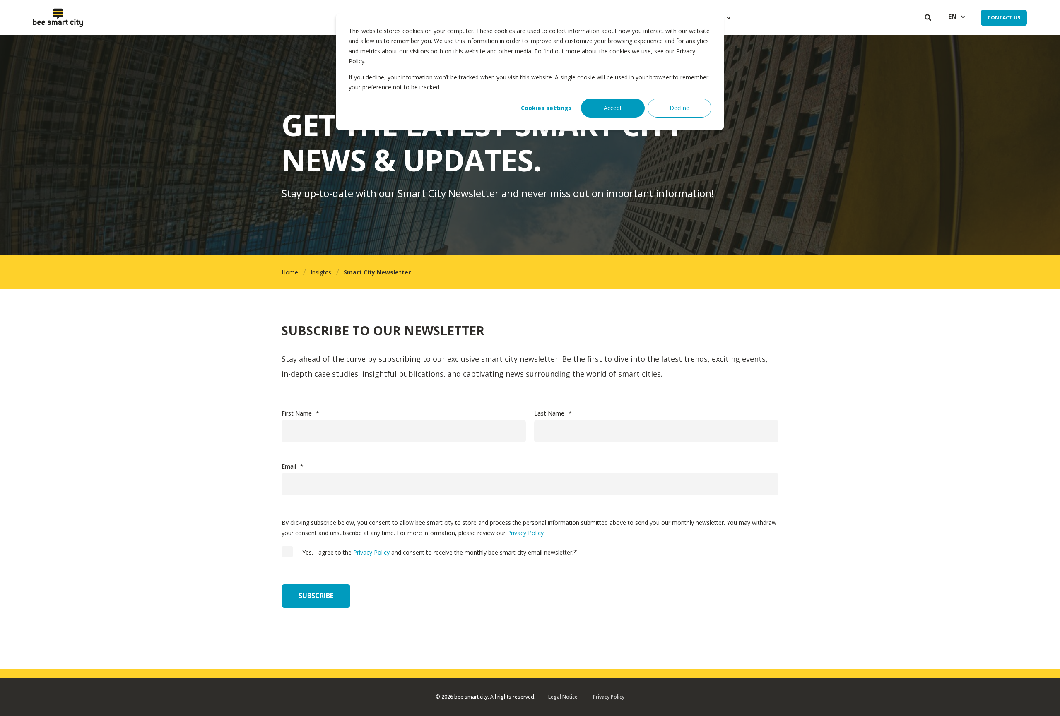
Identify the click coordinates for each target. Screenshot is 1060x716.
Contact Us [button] (1004, 17)
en (952, 17)
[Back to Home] (58, 17)
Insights (321, 272)
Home (290, 272)
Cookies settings (546, 108)
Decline (679, 108)
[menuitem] (728, 17)
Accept (613, 108)
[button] (1043, 699)
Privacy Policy (525, 533)
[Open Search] (929, 17)
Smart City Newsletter (377, 272)
